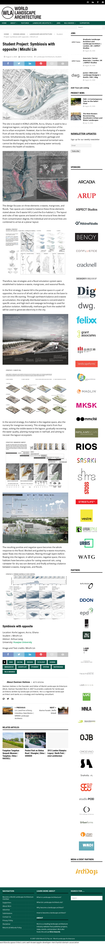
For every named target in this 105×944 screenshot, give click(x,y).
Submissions (7, 913)
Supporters (85, 23)
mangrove (9, 667)
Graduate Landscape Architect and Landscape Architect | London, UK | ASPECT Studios (92, 43)
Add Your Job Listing (80, 88)
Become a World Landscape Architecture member (18, 898)
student (34, 667)
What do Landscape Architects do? (50, 902)
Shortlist (22, 667)
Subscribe (75, 151)
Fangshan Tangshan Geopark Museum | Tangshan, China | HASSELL (11, 754)
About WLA (7, 906)
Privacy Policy (8, 920)
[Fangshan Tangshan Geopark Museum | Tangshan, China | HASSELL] (13, 740)
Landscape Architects (42, 23)
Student (58, 57)
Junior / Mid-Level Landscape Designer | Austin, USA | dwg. (92, 75)
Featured (25, 23)
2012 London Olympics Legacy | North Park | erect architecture (57, 753)
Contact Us (7, 917)
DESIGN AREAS (19, 34)
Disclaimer (6, 924)
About (13, 23)
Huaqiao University (22, 642)
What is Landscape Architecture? (49, 897)
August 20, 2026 (90, 106)
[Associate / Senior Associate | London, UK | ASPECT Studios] (76, 61)
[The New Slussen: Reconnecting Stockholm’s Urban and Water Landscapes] (76, 116)
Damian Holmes (26, 57)
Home (4, 23)
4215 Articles (38, 682)
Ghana (52, 662)
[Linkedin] (93, 2)
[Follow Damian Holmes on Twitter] (7, 699)
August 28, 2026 (90, 51)
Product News (78, 93)
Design (30, 662)
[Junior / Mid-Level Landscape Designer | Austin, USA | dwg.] (76, 75)
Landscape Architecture (46, 57)
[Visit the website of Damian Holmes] (3, 699)
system (46, 667)
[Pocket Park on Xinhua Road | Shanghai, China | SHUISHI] (35, 740)
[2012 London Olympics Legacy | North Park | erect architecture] (58, 740)
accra (19, 662)
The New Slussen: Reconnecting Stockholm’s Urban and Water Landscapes (92, 116)
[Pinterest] (103, 2)
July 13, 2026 (89, 123)
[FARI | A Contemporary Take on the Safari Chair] (76, 102)
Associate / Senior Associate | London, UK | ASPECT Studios (92, 60)
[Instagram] (88, 2)
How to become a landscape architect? (51, 913)
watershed (58, 667)
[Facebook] (98, 2)
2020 (11, 662)
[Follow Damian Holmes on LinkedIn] (11, 699)
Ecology (41, 662)
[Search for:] (89, 27)
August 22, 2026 (90, 80)
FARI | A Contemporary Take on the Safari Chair (92, 101)
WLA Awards (69, 23)
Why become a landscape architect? (50, 907)
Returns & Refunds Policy (12, 927)
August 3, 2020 (11, 57)
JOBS (58, 23)
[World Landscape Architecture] (21, 19)
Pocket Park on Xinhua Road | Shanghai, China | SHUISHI (35, 753)
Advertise (6, 910)
